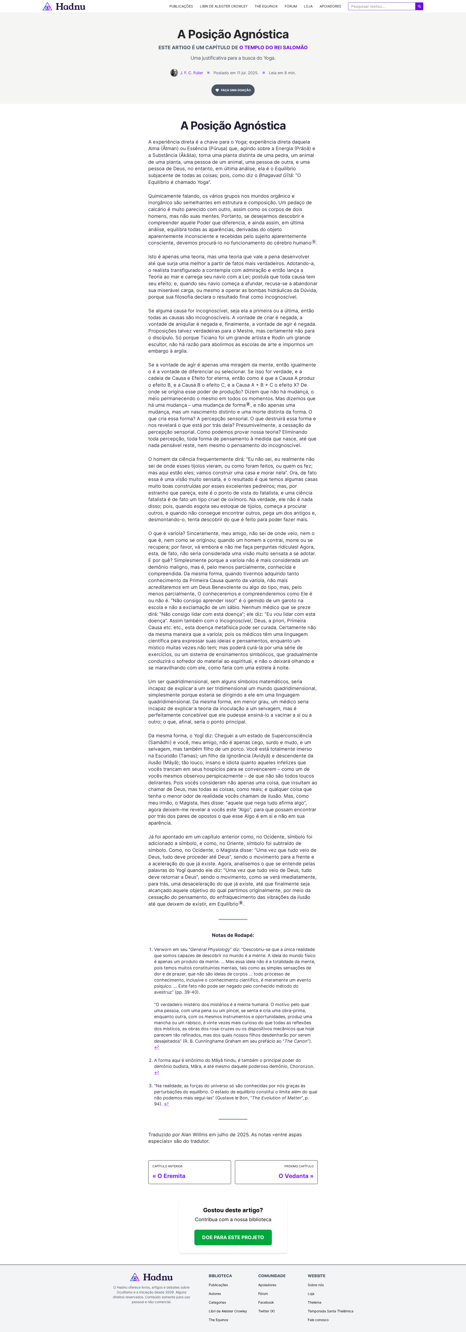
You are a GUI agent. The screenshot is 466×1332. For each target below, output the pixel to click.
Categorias (217, 1302)
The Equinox (266, 6)
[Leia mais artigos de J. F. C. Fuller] (174, 73)
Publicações (181, 6)
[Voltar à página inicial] (64, 6)
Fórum (291, 6)
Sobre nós (316, 1285)
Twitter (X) (266, 1311)
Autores (215, 1293)
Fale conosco (318, 1320)
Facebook (266, 1302)
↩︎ (156, 1047)
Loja (308, 6)
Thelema (314, 1302)
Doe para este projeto (233, 1237)
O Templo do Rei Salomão (273, 47)
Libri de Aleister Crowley (224, 6)
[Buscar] (419, 6)
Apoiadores (330, 6)
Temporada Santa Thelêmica (330, 1311)
